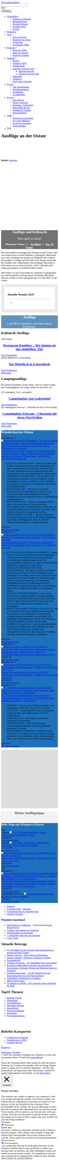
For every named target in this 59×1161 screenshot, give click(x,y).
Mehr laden (6, 373)
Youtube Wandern (15, 914)
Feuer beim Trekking (22, 81)
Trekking (11, 58)
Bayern (16, 61)
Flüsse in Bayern (20, 102)
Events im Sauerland (22, 123)
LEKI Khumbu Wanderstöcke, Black (18, 835)
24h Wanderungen (21, 87)
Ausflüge (36, 244)
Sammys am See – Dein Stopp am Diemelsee (27, 955)
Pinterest (11, 906)
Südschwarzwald (26, 71)
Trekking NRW (20, 63)
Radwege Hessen (20, 53)
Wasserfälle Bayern (21, 107)
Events (10, 84)
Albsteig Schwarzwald (28, 74)
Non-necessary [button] (8, 1140)
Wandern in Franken (22, 19)
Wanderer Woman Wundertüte (14, 896)
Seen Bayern (18, 100)
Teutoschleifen (19, 126)
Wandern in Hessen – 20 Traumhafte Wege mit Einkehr (32, 963)
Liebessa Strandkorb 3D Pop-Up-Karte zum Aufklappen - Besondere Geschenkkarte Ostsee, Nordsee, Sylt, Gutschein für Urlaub (28, 545)
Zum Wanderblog (9, 355)
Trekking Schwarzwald (23, 69)
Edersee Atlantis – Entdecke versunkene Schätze (29, 958)
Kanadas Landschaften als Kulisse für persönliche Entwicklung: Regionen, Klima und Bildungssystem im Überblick (32, 968)
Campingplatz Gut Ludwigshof (29, 398)
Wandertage (18, 92)
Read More (45, 1073)
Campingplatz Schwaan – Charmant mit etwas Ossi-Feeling (29, 415)
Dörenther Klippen (15, 1005)
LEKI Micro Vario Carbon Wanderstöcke (20, 845)
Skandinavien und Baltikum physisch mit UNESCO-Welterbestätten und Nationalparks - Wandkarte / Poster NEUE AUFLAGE (29, 675)
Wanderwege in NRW (17, 1040)
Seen (9, 34)
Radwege (11, 47)
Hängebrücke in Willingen (19, 925)
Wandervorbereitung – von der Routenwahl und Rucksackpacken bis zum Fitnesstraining (28, 974)
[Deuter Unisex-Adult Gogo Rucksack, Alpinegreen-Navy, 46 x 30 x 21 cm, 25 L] (29, 855)
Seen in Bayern (19, 37)
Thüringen (17, 76)
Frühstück (17, 79)
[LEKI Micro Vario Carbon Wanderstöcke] (29, 843)
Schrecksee (18, 42)
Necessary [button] (5, 1122)
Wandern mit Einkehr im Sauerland (23, 930)
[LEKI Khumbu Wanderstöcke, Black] (28, 832)
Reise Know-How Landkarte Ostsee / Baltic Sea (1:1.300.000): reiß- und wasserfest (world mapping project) (28, 653)
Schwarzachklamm (15, 1010)
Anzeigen (12, 160)
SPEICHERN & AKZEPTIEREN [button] (17, 1158)
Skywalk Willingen (21, 121)
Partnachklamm (20, 113)
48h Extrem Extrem (16, 981)
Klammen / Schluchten (23, 105)
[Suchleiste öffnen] (3, 8)
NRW (9, 115)
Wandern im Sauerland (23, 118)
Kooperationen (13, 960)
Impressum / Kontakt (10, 1052)
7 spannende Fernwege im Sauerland (23, 935)
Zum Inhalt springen (10, 2)
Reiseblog (11, 32)
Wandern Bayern (14, 1042)
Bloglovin (5, 1047)
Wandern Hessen (20, 24)
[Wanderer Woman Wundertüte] (39, 894)
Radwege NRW (20, 50)
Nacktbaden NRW (21, 45)
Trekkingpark (19, 66)
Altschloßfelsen (14, 1003)
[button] (2, 1060)
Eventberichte (19, 94)
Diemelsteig (12, 1000)
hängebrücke (12, 1008)
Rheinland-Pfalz (20, 21)
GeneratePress (36, 1057)
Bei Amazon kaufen (10, 529)
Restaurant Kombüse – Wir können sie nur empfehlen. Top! (29, 347)
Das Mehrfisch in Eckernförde (29, 364)
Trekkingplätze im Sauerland (20, 933)
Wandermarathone (21, 89)
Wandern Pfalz (19, 26)
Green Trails (12, 938)
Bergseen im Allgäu (22, 40)
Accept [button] (36, 1073)
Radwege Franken (21, 55)
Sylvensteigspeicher (16, 1016)
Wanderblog (12, 16)
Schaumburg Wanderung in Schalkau (24, 978)
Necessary (9, 1125)
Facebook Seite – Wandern (19, 909)
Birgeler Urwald (14, 998)
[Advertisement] (29, 198)
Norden (16, 29)
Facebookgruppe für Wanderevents (23, 911)
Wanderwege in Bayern (17, 1037)
